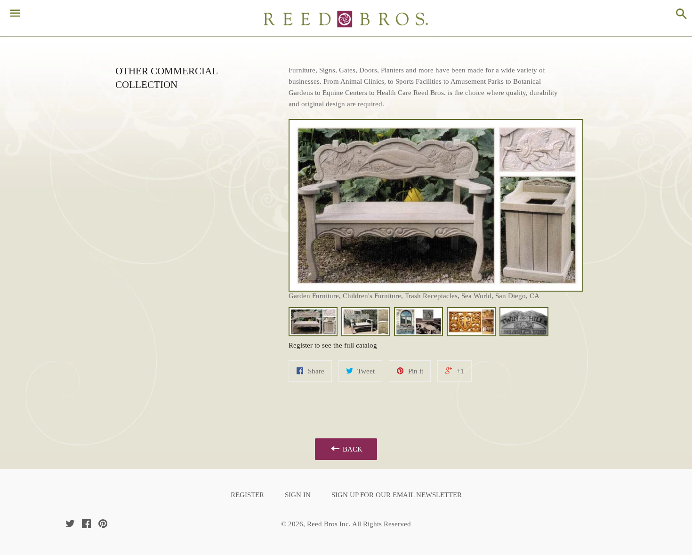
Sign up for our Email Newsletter (396, 495)
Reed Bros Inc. (329, 524)
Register (247, 495)
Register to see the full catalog (333, 345)
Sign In (298, 495)
